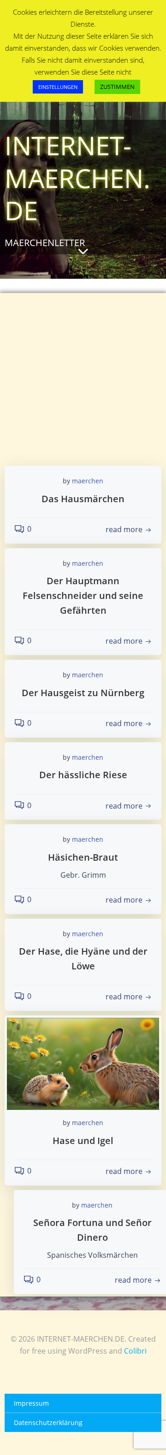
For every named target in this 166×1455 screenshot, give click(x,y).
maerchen (87, 480)
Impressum (31, 1403)
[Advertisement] (83, 367)
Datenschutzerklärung (48, 1422)
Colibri (135, 1351)
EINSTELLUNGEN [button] (57, 86)
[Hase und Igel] (83, 1063)
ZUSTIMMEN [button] (117, 86)
